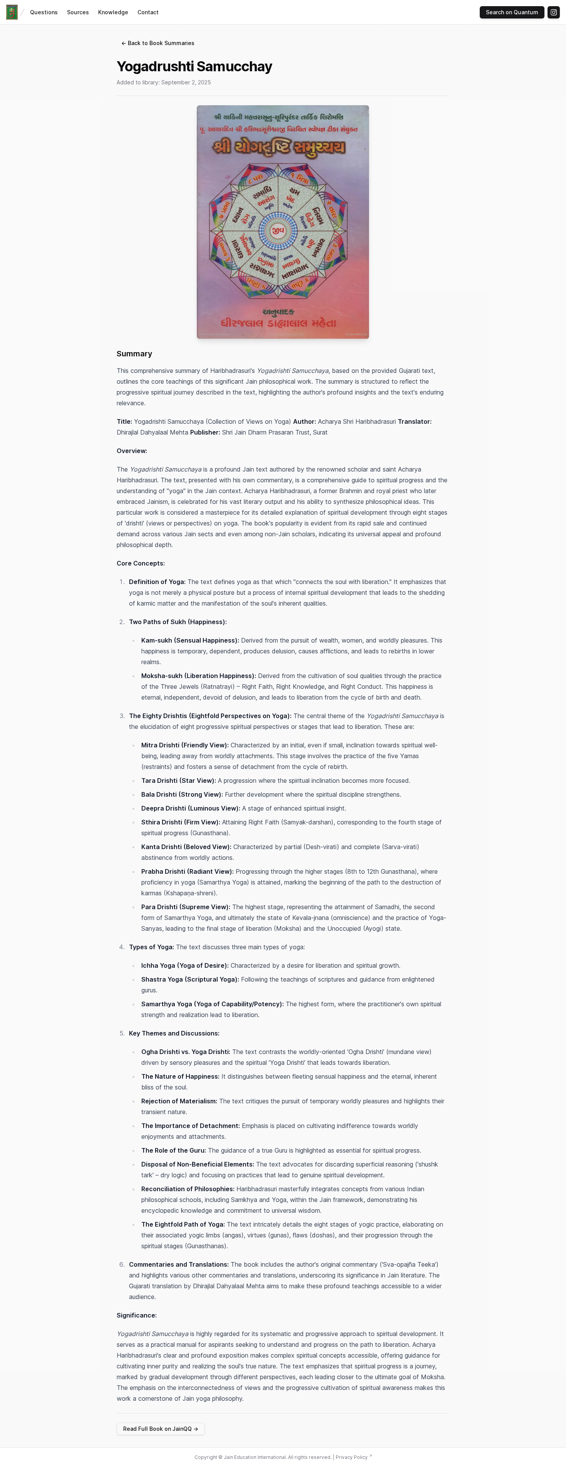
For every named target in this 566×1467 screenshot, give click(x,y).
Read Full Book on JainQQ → (160, 1428)
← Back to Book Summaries (157, 43)
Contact (148, 12)
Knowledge (113, 12)
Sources (78, 12)
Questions (44, 12)
